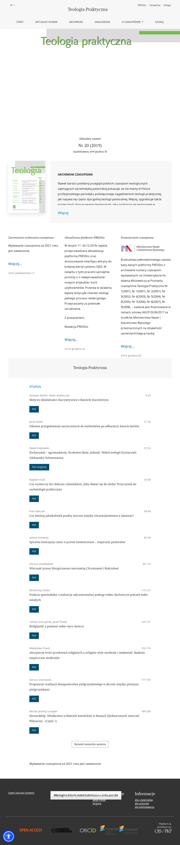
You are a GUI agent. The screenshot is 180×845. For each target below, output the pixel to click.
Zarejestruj (155, 5)
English (97, 803)
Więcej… (15, 263)
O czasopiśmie (131, 22)
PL (13, 5)
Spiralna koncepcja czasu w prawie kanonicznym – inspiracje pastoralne (77, 542)
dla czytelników (144, 800)
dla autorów (142, 803)
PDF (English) (39, 467)
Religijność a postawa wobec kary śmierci (56, 626)
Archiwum (76, 22)
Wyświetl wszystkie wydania (90, 744)
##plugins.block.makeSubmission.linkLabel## (86, 795)
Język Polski (99, 800)
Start (20, 22)
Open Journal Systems (21, 792)
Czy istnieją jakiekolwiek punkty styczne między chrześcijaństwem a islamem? (81, 516)
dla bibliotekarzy (144, 807)
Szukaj (159, 22)
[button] (9, 836)
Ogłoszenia (102, 22)
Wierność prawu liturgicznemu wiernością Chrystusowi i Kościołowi (74, 568)
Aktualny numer (46, 22)
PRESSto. (142, 5)
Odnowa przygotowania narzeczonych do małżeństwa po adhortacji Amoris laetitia (84, 426)
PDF (34, 409)
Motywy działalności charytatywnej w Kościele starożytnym (69, 400)
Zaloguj (167, 5)
